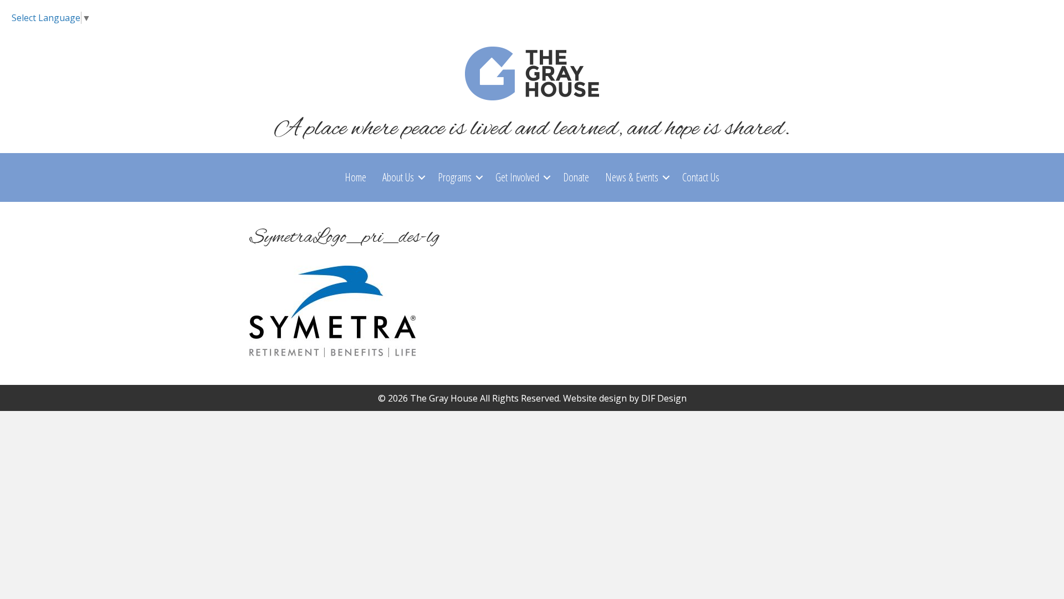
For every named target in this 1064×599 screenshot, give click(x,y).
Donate (576, 177)
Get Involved (517, 177)
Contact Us (700, 177)
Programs (455, 177)
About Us (398, 177)
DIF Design (664, 398)
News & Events (631, 177)
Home (355, 177)
